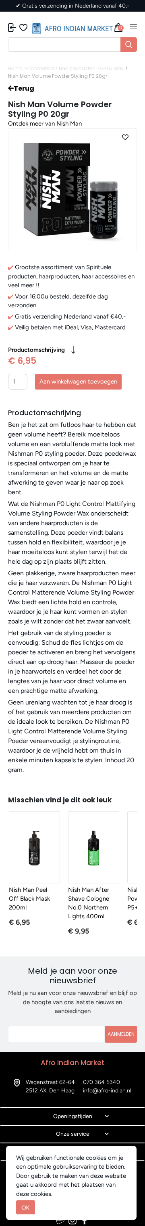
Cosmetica (40, 68)
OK (25, 1207)
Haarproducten (77, 68)
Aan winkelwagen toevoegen (78, 381)
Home (15, 68)
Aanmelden (121, 1034)
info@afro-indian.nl (107, 1090)
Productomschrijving (36, 349)
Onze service (72, 1134)
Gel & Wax (112, 68)
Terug (24, 88)
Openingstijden (72, 1116)
